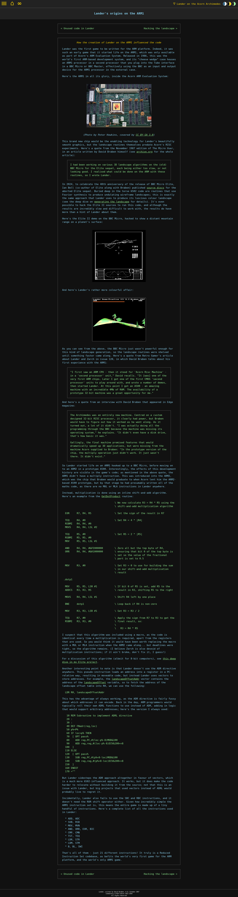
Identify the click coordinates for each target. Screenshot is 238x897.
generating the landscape (111, 201)
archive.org (144, 151)
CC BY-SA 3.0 (144, 134)
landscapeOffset (95, 682)
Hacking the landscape (159, 28)
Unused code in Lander (79, 28)
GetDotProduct (111, 496)
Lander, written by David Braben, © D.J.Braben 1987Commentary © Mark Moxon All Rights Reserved (119, 893)
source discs (155, 187)
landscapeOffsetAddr (125, 678)
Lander (197, 3)
